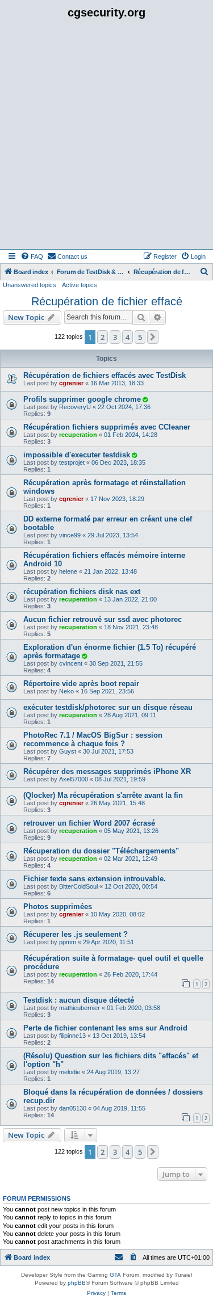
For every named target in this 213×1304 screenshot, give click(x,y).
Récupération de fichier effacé (106, 301)
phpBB (77, 1283)
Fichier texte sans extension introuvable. (94, 878)
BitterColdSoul (78, 886)
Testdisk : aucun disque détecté (78, 1000)
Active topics (79, 284)
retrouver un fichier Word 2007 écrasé (89, 823)
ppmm (67, 942)
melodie (69, 1072)
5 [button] (140, 337)
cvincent (70, 663)
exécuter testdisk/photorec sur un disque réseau (108, 707)
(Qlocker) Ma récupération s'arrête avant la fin (103, 795)
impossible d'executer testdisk (76, 455)
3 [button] (115, 337)
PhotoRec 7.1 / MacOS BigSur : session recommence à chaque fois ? (92, 739)
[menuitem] (31, 256)
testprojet (72, 462)
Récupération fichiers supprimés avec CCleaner (106, 427)
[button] (152, 337)
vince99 (70, 535)
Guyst (67, 751)
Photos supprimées (57, 906)
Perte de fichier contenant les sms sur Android (105, 1028)
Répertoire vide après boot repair (81, 683)
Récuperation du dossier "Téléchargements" (101, 851)
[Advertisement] (106, 137)
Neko (66, 691)
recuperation (78, 434)
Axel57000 (73, 779)
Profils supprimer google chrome (82, 399)
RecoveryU (75, 406)
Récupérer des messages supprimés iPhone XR (107, 771)
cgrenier (71, 383)
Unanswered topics (29, 284)
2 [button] (103, 337)
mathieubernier (79, 1007)
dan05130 (72, 1108)
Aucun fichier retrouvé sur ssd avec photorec (102, 619)
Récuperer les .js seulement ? (75, 934)
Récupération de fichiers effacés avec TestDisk (104, 375)
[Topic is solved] (145, 399)
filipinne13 (72, 1035)
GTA (115, 1275)
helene (68, 571)
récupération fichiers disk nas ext (81, 591)
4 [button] (128, 337)
